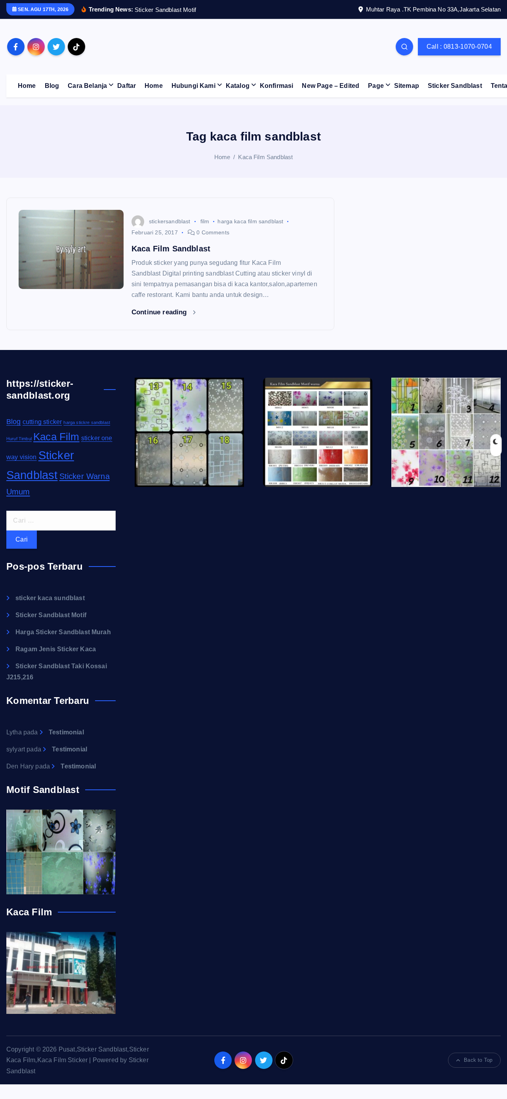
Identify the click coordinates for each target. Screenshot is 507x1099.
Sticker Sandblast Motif (50, 615)
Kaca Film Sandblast (265, 157)
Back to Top (478, 1060)
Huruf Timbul (19, 438)
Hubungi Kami (193, 85)
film (205, 221)
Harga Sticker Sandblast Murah (63, 632)
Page (376, 85)
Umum (18, 491)
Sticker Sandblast (455, 85)
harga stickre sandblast (86, 422)
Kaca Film (56, 437)
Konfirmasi (277, 85)
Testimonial (66, 732)
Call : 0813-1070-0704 (459, 46)
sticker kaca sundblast (50, 598)
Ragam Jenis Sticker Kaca (55, 649)
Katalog (238, 85)
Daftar (126, 85)
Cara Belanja (87, 85)
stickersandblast (170, 221)
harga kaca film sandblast (250, 221)
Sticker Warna (84, 476)
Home (27, 85)
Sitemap (406, 85)
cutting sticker (42, 421)
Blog (52, 85)
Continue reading (160, 312)
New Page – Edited (330, 85)
